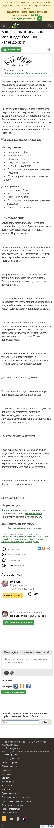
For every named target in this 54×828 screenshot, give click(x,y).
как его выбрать (33, 513)
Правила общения (10, 793)
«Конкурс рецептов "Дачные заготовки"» (25, 73)
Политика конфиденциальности (16, 801)
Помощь (6, 770)
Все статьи (7, 785)
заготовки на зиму (9, 537)
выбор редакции (32, 542)
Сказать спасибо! (13, 595)
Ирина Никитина (18, 615)
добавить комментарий (13, 692)
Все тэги (6, 789)
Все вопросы (8, 781)
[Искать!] (50, 25)
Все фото (6, 777)
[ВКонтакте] (39, 548)
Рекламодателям (9, 812)
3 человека (40, 615)
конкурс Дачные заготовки (37, 537)
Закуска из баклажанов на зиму (24, 528)
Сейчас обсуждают (10, 762)
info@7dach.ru (16, 748)
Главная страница (10, 754)
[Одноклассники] (43, 548)
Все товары (7, 774)
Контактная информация (13, 805)
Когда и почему (9, 510)
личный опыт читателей (12, 539)
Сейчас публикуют (10, 758)
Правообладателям (11, 808)
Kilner (21, 537)
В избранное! (13, 49)
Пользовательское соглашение (16, 797)
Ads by (44, 826)
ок (40, 18)
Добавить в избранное (21, 622)
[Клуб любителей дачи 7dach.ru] (14, 25)
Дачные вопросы (10, 766)
